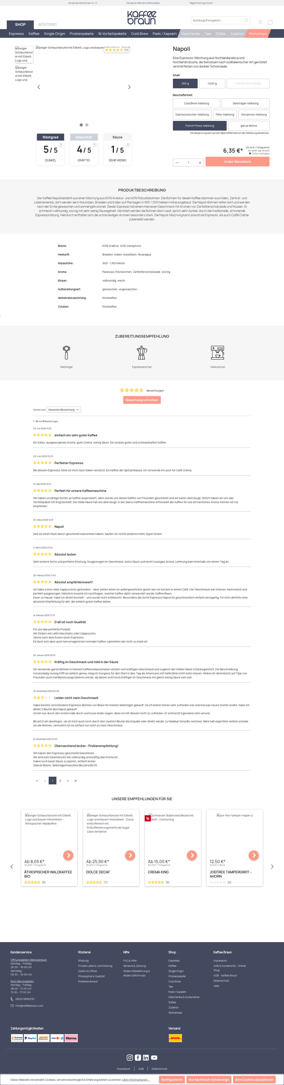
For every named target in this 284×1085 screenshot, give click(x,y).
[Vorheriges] (39, 87)
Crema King (158, 872)
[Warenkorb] (270, 22)
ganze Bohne (249, 125)
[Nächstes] (129, 87)
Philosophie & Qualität (91, 976)
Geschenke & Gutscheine (183, 997)
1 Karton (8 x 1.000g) (252, 84)
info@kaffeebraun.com (29, 1005)
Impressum (220, 960)
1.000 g (212, 83)
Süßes (172, 1002)
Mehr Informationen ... (136, 1080)
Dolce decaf (98, 872)
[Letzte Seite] (76, 780)
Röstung (83, 960)
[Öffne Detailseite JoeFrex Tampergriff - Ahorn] (254, 855)
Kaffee (172, 966)
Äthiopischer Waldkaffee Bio (48, 874)
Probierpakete (177, 976)
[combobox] (216, 20)
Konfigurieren (172, 1079)
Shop (172, 952)
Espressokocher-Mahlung (192, 114)
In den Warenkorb (237, 161)
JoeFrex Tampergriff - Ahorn (231, 874)
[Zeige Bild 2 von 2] (86, 124)
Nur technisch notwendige (209, 1079)
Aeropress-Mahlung (254, 114)
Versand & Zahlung (134, 966)
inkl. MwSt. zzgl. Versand (259, 150)
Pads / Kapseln (177, 992)
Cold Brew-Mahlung (196, 103)
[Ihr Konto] (260, 22)
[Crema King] (173, 817)
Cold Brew (174, 981)
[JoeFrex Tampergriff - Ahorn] (235, 815)
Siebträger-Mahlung (245, 103)
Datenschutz (221, 980)
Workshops (175, 1012)
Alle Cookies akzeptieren (254, 1079)
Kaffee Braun (222, 952)
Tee (170, 986)
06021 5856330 (24, 999)
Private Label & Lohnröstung (95, 966)
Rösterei (84, 952)
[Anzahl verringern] (177, 162)
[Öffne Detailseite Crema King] (192, 855)
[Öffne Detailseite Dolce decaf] (130, 855)
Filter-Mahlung (225, 114)
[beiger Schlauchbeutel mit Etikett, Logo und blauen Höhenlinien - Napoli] (84, 87)
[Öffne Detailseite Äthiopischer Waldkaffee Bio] (68, 855)
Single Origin (176, 971)
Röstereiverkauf (88, 981)
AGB (141, 1069)
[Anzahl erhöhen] (200, 162)
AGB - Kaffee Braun (225, 975)
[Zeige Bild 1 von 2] (81, 124)
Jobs (216, 986)
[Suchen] (246, 20)
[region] (73, 87)
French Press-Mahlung (199, 125)
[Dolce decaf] (111, 823)
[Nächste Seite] (68, 780)
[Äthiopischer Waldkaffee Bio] (49, 819)
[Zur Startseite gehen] (142, 17)
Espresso (174, 960)
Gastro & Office (87, 971)
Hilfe (126, 952)
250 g (185, 83)
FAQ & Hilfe (130, 960)
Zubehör (173, 1007)
